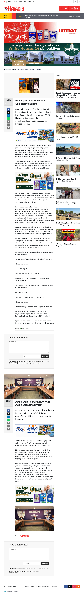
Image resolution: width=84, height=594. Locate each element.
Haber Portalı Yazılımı (12, 591)
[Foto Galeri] (79, 1)
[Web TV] (75, 1)
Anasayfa (8, 69)
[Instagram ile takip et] (74, 586)
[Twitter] (8, 112)
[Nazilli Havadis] (14, 8)
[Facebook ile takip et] (66, 586)
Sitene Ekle (31, 1)
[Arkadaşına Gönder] (8, 121)
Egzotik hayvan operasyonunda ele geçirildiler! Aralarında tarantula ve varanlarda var (41, 16)
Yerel (14, 69)
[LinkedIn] (8, 115)
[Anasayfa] (5, 1)
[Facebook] (8, 109)
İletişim (38, 586)
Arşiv (25, 1)
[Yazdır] (8, 125)
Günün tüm (74, 16)
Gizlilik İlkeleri (45, 586)
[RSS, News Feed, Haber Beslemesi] (78, 586)
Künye (32, 586)
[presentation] (10, 16)
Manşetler (10, 1)
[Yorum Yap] (8, 128)
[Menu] (61, 8)
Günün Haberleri (18, 1)
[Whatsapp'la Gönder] (8, 118)
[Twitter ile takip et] (70, 586)
